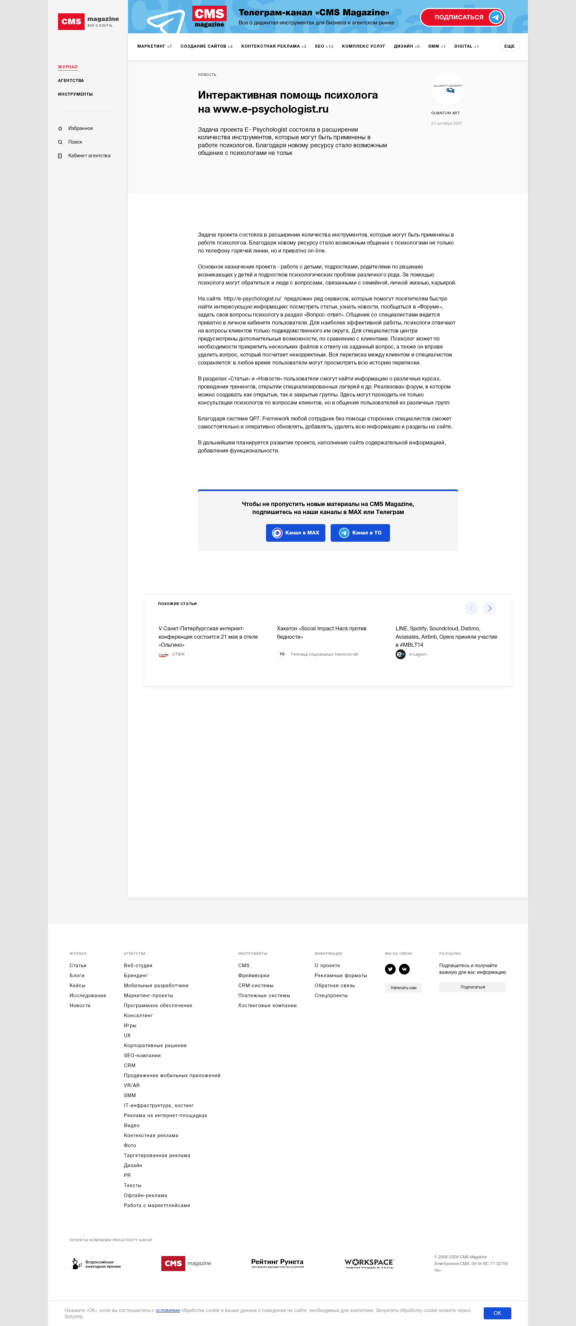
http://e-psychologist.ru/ (253, 299)
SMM (130, 1095)
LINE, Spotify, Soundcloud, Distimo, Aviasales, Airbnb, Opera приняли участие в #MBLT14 (446, 637)
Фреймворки (254, 975)
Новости (80, 1005)
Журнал (68, 67)
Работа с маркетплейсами (157, 1205)
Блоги (77, 975)
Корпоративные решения (155, 1045)
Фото (130, 1145)
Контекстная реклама (151, 1135)
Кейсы (78, 985)
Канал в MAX (302, 533)
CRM (130, 1065)
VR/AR (132, 1085)
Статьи (78, 965)
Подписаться (473, 987)
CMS (244, 965)
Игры (130, 1025)
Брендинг (136, 975)
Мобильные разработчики (156, 985)
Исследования (88, 995)
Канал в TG (367, 533)
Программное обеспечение (158, 1005)
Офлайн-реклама (145, 1195)
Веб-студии (138, 965)
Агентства (71, 80)
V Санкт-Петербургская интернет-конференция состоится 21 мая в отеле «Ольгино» (208, 637)
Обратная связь (335, 985)
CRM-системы (256, 985)
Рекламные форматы (341, 975)
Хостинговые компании (267, 1005)
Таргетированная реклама (157, 1155)
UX (127, 1035)
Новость (207, 75)
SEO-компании (142, 1055)
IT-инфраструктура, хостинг (159, 1105)
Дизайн (133, 1165)
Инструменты (75, 94)
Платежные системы (264, 995)
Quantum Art (445, 113)
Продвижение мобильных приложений (172, 1075)
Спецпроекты (331, 995)
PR (127, 1175)
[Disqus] (328, 786)
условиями (168, 1310)
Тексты (133, 1185)
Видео (132, 1125)
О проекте (327, 965)
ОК (497, 1313)
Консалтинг (138, 1015)
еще (509, 46)
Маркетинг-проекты (148, 995)
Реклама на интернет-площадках (165, 1115)
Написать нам (403, 988)
